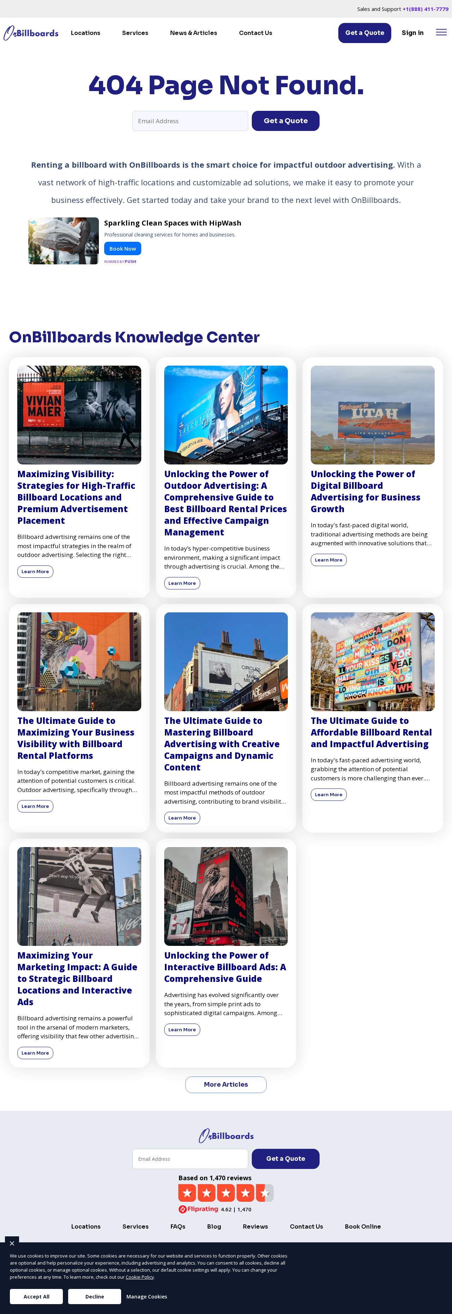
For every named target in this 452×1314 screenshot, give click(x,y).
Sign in (413, 33)
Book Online (363, 1226)
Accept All (36, 1296)
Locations (85, 33)
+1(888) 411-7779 (425, 8)
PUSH (440, 1308)
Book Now (122, 248)
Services (135, 33)
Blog (214, 1226)
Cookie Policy (140, 1277)
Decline (94, 1296)
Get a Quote (364, 33)
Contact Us (255, 33)
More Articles (226, 1084)
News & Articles (193, 33)
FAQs (178, 1226)
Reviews (255, 1226)
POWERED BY (120, 261)
